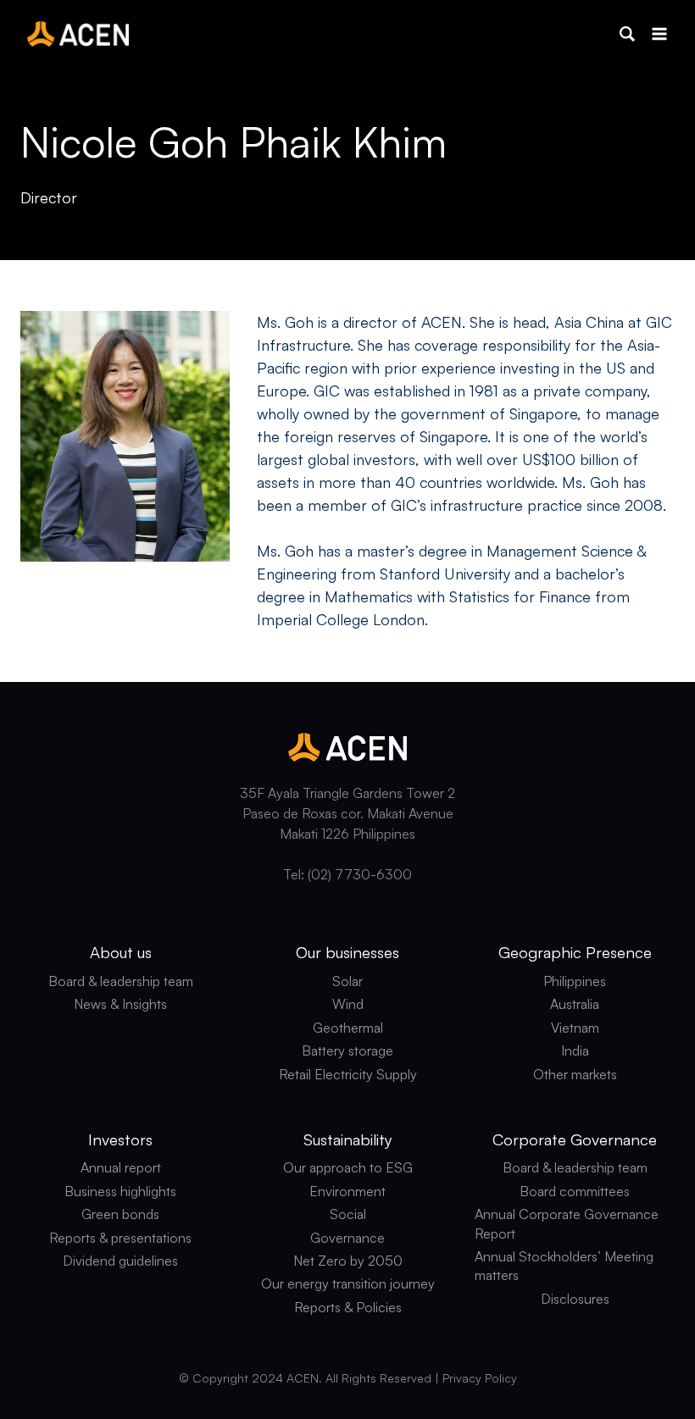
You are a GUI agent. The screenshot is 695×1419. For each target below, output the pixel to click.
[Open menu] (659, 33)
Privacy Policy (479, 1378)
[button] (627, 34)
